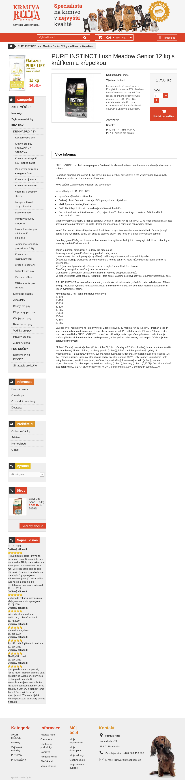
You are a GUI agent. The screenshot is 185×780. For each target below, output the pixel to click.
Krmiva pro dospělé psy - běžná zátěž (26, 160)
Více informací (66, 154)
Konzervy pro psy (25, 137)
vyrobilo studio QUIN (21, 777)
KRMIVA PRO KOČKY (21, 357)
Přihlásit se (169, 37)
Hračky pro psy (22, 336)
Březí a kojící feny (25, 265)
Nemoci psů (18, 443)
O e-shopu (17, 395)
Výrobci (23, 466)
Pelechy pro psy (22, 324)
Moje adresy (77, 755)
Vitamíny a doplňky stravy (26, 193)
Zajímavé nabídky (22, 119)
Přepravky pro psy (24, 312)
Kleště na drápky (23, 293)
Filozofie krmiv (20, 389)
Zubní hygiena (21, 342)
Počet (157, 90)
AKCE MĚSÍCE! (21, 107)
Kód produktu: (114, 75)
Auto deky (19, 299)
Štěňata (15, 437)
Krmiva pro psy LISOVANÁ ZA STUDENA (23, 148)
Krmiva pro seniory (25, 185)
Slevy (21, 490)
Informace (24, 382)
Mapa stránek (48, 765)
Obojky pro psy (22, 318)
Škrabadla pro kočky (25, 365)
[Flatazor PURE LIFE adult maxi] (27, 73)
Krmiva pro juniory (25, 179)
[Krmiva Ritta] (27, 15)
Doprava (16, 407)
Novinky (16, 113)
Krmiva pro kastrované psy (23, 256)
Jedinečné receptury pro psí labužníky (26, 246)
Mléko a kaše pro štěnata (25, 285)
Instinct (121, 80)
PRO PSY (17, 125)
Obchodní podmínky (23, 401)
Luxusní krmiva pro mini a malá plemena (26, 233)
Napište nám (47, 734)
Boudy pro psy (21, 306)
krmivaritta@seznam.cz (127, 759)
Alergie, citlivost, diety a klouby (24, 204)
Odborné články (20, 431)
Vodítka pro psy (22, 330)
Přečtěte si (25, 424)
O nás (15, 449)
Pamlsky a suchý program (24, 220)
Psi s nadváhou (24, 277)
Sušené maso (23, 212)
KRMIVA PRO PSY (24, 131)
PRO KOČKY (19, 348)
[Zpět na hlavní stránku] (11, 46)
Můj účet (74, 730)
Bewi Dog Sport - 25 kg (36, 500)
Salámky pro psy (24, 271)
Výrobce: (111, 80)
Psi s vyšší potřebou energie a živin (26, 171)
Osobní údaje (77, 759)
